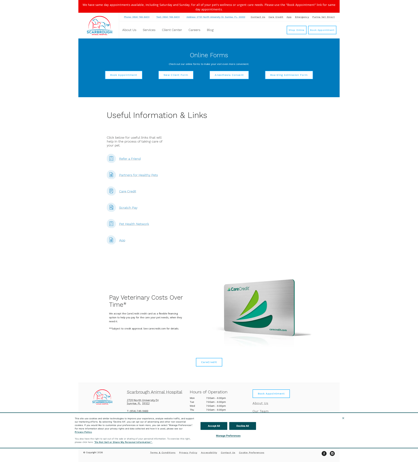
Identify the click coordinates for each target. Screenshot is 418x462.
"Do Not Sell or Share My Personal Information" (123, 442)
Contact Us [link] (258, 17)
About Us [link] (260, 403)
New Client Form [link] (176, 74)
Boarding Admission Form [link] (289, 74)
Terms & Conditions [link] (163, 452)
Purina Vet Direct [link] (323, 17)
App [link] (289, 17)
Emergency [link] (302, 17)
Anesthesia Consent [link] (229, 74)
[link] (99, 25)
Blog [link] (210, 30)
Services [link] (149, 30)
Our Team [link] (261, 411)
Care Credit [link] (276, 17)
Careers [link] (194, 30)
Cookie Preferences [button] (251, 452)
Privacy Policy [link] (188, 452)
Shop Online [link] (296, 30)
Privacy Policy (83, 432)
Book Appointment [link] (322, 30)
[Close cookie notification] (343, 418)
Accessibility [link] (209, 452)
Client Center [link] (172, 30)
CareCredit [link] (209, 362)
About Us (129, 30)
